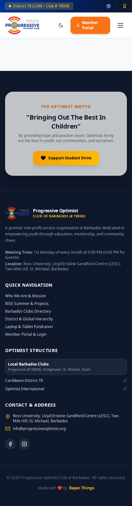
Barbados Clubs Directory (28, 311)
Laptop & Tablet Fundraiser (29, 326)
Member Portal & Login (25, 334)
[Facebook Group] (10, 444)
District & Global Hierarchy (29, 319)
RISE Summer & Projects (27, 303)
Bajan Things (81, 488)
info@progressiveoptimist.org (39, 428)
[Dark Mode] (61, 25)
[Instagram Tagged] (24, 444)
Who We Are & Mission (25, 296)
